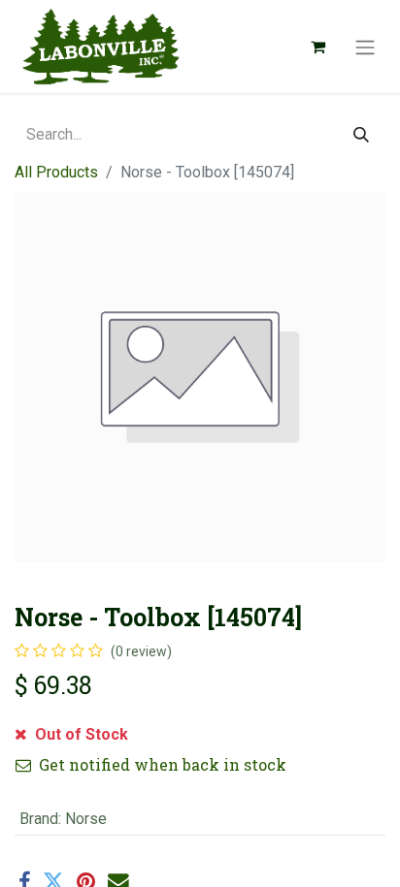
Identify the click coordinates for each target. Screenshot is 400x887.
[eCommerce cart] (317, 46)
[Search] (361, 134)
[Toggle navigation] (365, 46)
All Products (56, 172)
